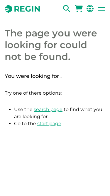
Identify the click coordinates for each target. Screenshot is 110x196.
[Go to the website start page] (22, 9)
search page (48, 109)
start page (49, 123)
